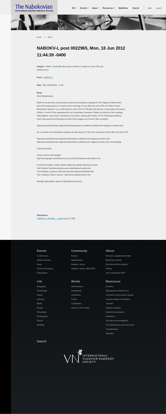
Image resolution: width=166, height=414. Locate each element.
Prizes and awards (45, 269)
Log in (159, 8)
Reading (40, 325)
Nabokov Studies (113, 308)
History (109, 269)
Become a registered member (118, 256)
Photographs (42, 316)
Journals (109, 303)
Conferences (42, 256)
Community (79, 250)
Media (39, 303)
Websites (110, 333)
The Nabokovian (33, 6)
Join (150, 8)
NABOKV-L (48, 77)
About (110, 250)
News (50, 37)
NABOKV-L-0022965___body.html (51, 219)
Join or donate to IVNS (115, 273)
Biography (41, 286)
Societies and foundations (117, 321)
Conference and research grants (119, 295)
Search (41, 341)
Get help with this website (117, 264)
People (40, 308)
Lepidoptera (76, 303)
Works (75, 281)
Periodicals (42, 312)
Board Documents (113, 260)
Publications (42, 273)
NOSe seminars (44, 260)
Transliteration (112, 329)
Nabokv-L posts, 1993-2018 (83, 269)
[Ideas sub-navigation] (100, 8)
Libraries (40, 299)
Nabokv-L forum (78, 264)
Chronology (42, 291)
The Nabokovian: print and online (120, 325)
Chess (74, 299)
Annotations (76, 291)
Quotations (110, 316)
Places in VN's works (80, 308)
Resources (113, 281)
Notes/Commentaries (115, 312)
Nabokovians (77, 260)
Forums (74, 256)
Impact (40, 295)
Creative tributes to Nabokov (118, 299)
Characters (76, 295)
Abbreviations (77, 286)
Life (39, 281)
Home (39, 37)
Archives (109, 286)
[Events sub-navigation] (89, 8)
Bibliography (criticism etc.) (117, 291)
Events (41, 250)
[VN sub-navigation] (77, 8)
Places (40, 321)
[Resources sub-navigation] (115, 8)
